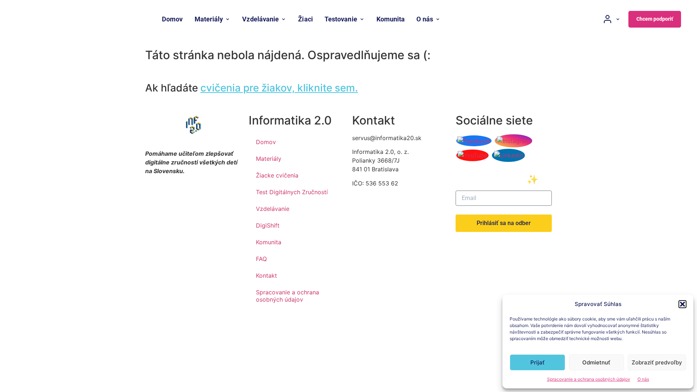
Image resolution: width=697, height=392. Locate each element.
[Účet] (611, 19)
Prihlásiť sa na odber (504, 223)
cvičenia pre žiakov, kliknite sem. (279, 88)
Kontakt (266, 275)
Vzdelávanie (260, 19)
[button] (682, 304)
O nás (643, 379)
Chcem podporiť (654, 19)
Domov (172, 19)
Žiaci (305, 19)
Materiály (209, 19)
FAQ (261, 258)
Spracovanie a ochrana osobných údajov (588, 379)
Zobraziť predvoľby (657, 362)
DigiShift (268, 225)
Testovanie (341, 19)
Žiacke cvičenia (277, 175)
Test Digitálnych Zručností (292, 192)
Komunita (390, 19)
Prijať (537, 362)
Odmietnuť (596, 362)
